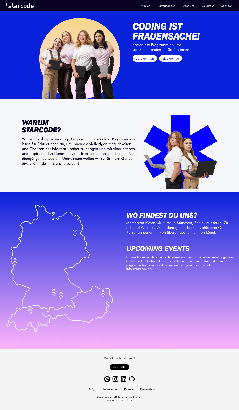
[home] (19, 5)
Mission (146, 5)
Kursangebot (166, 5)
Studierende (170, 58)
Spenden (226, 5)
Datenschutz (148, 389)
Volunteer (208, 5)
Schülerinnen (145, 58)
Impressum (110, 389)
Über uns (188, 5)
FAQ (91, 389)
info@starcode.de (138, 269)
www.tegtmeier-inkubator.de (119, 400)
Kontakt (129, 389)
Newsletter (119, 367)
